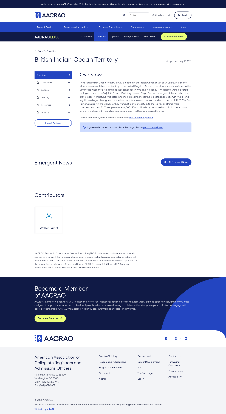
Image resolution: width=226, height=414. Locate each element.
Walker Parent (49, 228)
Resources (46, 105)
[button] (53, 123)
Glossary (45, 112)
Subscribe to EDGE (173, 36)
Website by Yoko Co (45, 409)
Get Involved (158, 15)
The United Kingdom (141, 117)
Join (169, 15)
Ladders (45, 90)
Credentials (46, 82)
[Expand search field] (124, 15)
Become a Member (48, 318)
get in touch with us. (152, 127)
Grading (45, 97)
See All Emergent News (176, 162)
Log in (185, 15)
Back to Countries (47, 51)
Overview (41, 75)
